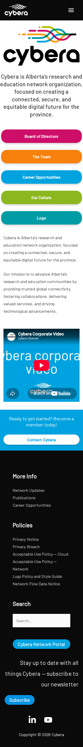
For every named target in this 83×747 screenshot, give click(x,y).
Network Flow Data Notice (36, 583)
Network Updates (29, 490)
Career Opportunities (32, 505)
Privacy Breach (26, 546)
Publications (24, 497)
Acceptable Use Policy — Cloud (40, 554)
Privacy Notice (26, 539)
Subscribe (19, 700)
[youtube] (49, 720)
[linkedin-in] (35, 720)
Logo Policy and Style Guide (37, 576)
